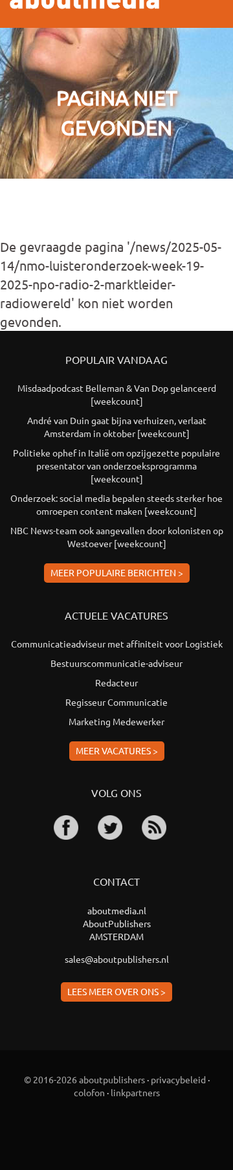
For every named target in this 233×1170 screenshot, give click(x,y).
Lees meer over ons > (116, 991)
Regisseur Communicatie (116, 702)
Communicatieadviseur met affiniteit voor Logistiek (117, 643)
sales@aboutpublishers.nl (117, 959)
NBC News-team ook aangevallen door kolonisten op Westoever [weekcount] (116, 536)
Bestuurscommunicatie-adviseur (116, 663)
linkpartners (135, 1092)
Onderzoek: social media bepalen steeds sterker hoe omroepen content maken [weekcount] (116, 504)
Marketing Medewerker (116, 721)
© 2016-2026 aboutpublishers (84, 1079)
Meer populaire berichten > (116, 572)
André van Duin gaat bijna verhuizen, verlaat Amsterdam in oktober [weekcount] (116, 426)
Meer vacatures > (117, 750)
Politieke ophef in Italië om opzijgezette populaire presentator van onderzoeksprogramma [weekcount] (116, 465)
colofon (89, 1092)
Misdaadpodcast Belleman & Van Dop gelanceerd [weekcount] (116, 394)
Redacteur (116, 682)
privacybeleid (178, 1079)
